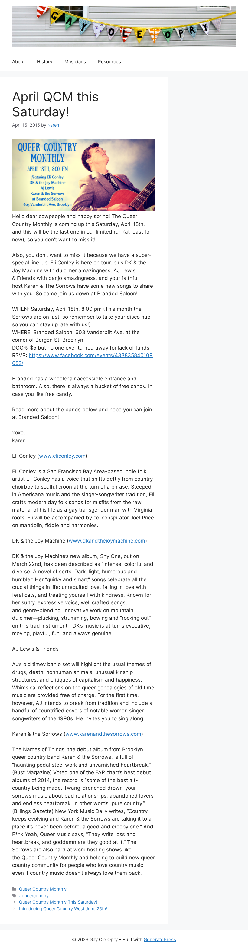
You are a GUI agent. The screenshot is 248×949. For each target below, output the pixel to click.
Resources (109, 62)
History (44, 62)
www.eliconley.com (62, 456)
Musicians (75, 62)
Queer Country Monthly (43, 888)
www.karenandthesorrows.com (103, 734)
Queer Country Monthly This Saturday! (58, 901)
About (18, 62)
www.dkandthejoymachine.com (107, 541)
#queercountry (34, 895)
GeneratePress (160, 939)
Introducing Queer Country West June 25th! (63, 908)
